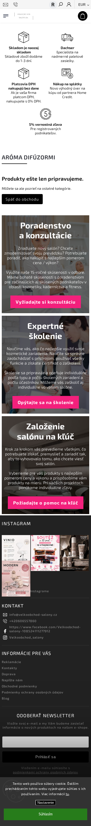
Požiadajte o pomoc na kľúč (45, 502)
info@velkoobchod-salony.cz (33, 614)
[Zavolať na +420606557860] (16, 4)
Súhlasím (46, 814)
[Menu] (6, 15)
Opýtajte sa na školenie (46, 402)
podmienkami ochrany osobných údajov (45, 772)
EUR (82, 5)
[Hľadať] (60, 5)
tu (67, 794)
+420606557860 (23, 621)
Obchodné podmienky (19, 686)
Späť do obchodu (22, 199)
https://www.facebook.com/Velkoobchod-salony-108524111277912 (45, 629)
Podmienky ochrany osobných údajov (32, 692)
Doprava (9, 674)
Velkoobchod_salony (26, 637)
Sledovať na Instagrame (29, 591)
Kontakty (9, 668)
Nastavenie (45, 802)
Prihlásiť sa (45, 757)
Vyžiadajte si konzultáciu (46, 302)
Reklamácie (11, 662)
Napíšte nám (12, 680)
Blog (5, 698)
